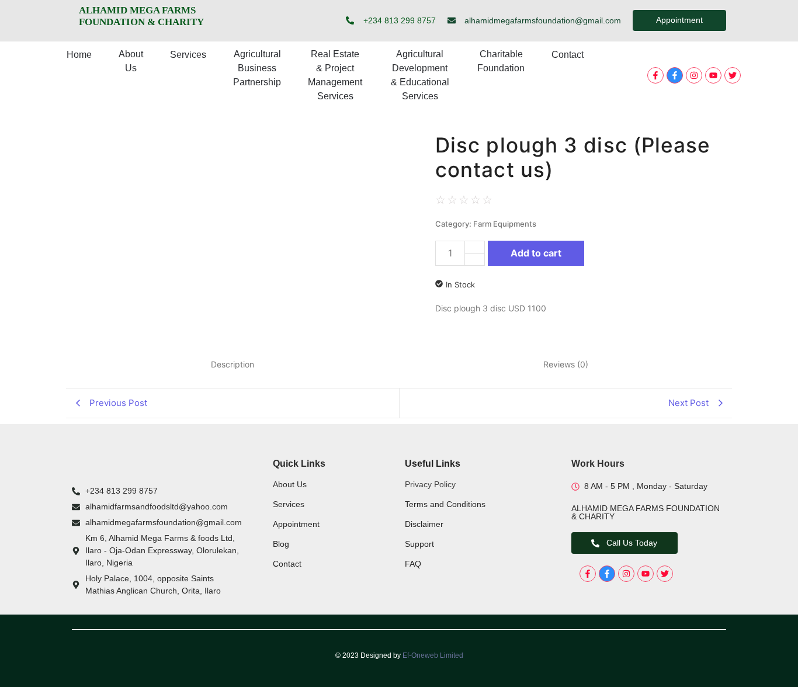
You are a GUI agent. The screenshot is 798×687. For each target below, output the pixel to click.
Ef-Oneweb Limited (433, 655)
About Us (131, 61)
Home (79, 55)
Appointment (296, 524)
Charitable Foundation (501, 61)
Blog (281, 544)
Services (188, 55)
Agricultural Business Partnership (257, 68)
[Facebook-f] (655, 75)
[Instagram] (694, 75)
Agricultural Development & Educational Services (420, 75)
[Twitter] (732, 75)
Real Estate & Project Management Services (335, 75)
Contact (567, 55)
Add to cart (536, 253)
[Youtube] (713, 75)
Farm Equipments (504, 223)
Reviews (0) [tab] (565, 364)
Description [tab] (232, 364)
